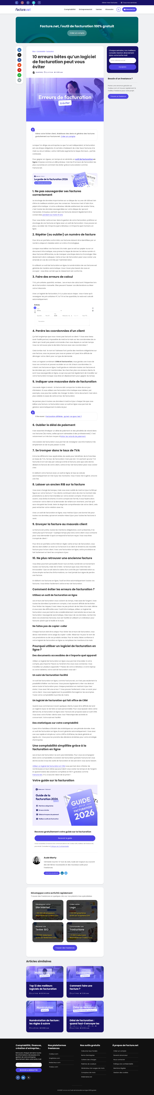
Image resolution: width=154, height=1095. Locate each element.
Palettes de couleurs (88, 1064)
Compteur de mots (88, 1072)
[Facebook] (18, 1077)
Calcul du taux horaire (89, 1051)
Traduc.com (53, 1067)
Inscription (122, 67)
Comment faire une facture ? (81, 987)
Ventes (99, 9)
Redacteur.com (54, 1062)
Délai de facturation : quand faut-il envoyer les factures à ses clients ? (84, 1023)
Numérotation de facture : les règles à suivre (44, 1022)
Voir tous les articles (51, 873)
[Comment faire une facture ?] (85, 974)
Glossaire (109, 9)
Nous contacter (119, 1060)
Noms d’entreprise (87, 1055)
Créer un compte (68, 136)
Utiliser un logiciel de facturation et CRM (48, 766)
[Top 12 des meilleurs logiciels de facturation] (44, 974)
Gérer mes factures (109, 2)
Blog (33, 51)
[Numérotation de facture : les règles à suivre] (44, 1008)
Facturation (50, 51)
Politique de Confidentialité (59, 846)
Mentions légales (119, 1068)
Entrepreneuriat (85, 9)
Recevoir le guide (65, 838)
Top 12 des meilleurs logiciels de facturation (43, 987)
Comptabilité (69, 9)
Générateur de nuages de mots (92, 1068)
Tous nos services (129, 2)
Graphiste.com (54, 1058)
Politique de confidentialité (123, 1064)
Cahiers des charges (88, 1060)
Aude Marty (39, 72)
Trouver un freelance (118, 96)
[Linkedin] (23, 1077)
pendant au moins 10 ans (53, 215)
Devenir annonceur (120, 1055)
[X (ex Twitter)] (28, 1077)
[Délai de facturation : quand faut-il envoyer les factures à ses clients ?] (85, 1008)
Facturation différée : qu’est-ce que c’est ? (64, 416)
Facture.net (37, 774)
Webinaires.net (86, 1077)
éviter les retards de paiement (73, 436)
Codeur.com (53, 1054)
